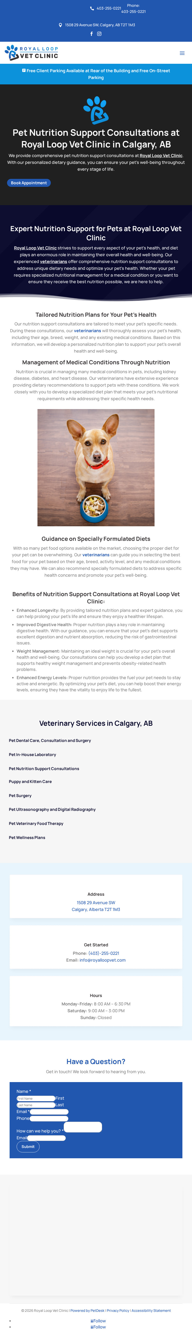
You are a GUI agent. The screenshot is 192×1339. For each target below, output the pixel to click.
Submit (28, 1146)
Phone (23, 1118)
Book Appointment (29, 183)
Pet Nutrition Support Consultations (44, 768)
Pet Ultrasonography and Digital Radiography (52, 809)
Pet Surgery (20, 795)
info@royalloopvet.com (103, 960)
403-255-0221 (133, 11)
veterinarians (53, 261)
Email (23, 1111)
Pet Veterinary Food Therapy (36, 823)
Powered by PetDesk (87, 1310)
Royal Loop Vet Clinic (161, 155)
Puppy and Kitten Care (30, 781)
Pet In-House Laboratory (32, 754)
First (59, 1098)
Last (59, 1104)
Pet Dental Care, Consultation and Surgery (50, 740)
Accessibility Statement (151, 1310)
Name (24, 1091)
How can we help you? (40, 1131)
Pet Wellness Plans (27, 837)
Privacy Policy (118, 1310)
